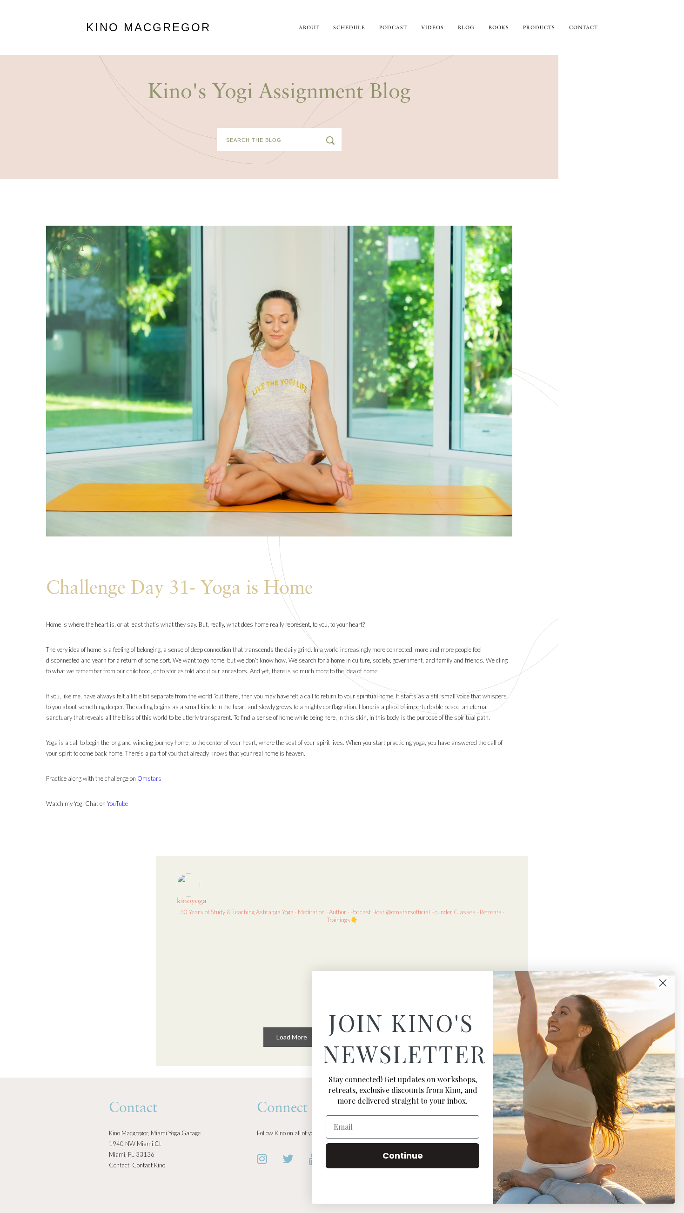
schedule (349, 28)
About (309, 28)
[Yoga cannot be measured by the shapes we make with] (299, 973)
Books (499, 28)
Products (539, 28)
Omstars (149, 778)
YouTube (117, 803)
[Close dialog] (663, 983)
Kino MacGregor (148, 27)
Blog (466, 28)
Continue (402, 1155)
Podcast (393, 28)
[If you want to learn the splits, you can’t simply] (215, 973)
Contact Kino (148, 1165)
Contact (583, 28)
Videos (432, 28)
